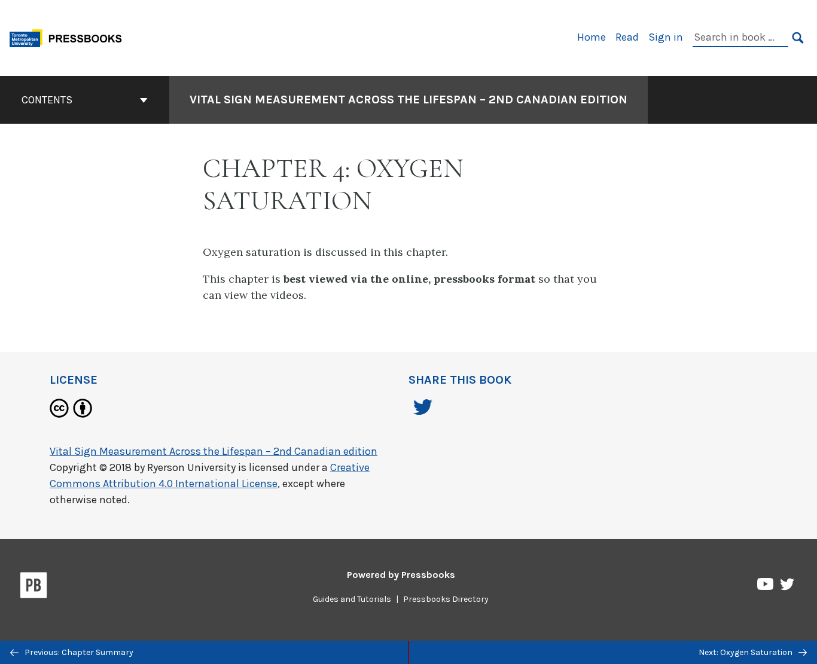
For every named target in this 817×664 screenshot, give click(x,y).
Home (591, 37)
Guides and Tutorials (352, 599)
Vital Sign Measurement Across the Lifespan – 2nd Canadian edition (408, 99)
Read (627, 37)
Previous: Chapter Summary (78, 652)
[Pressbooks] (33, 587)
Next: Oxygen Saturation (746, 652)
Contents (47, 99)
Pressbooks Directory (446, 599)
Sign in (665, 37)
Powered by (401, 574)
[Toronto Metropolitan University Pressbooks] (70, 36)
